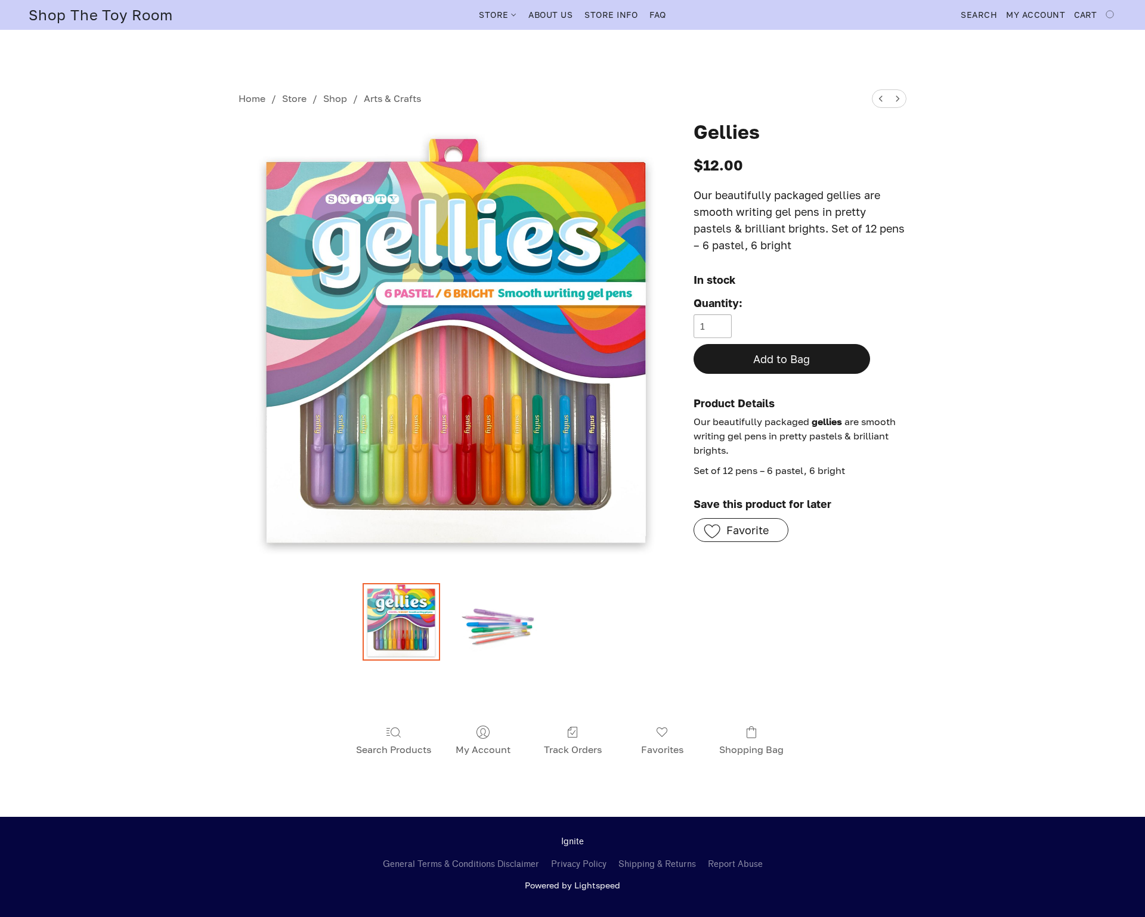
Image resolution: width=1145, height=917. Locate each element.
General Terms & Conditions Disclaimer (461, 864)
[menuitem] (880, 98)
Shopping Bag (751, 749)
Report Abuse (735, 864)
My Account (483, 749)
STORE (495, 15)
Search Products (393, 749)
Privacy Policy (578, 864)
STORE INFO (611, 15)
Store (294, 98)
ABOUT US (550, 15)
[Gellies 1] (497, 622)
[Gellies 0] (401, 622)
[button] (101, 15)
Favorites (662, 749)
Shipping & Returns (657, 864)
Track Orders (573, 749)
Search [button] (979, 15)
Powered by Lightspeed (572, 885)
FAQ (657, 15)
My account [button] (1035, 15)
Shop (335, 98)
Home (252, 98)
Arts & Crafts (392, 98)
